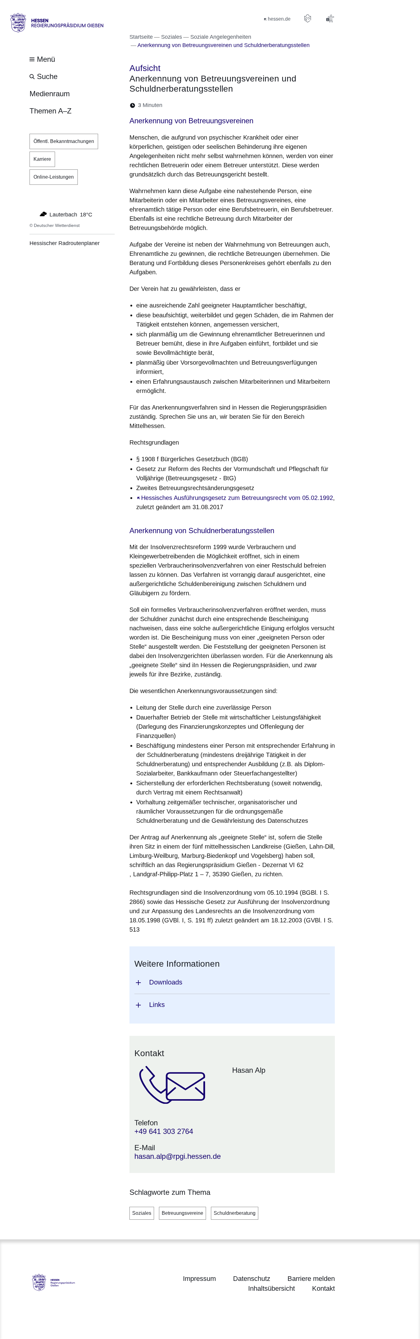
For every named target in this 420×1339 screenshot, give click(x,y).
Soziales (141, 1213)
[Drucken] (220, 105)
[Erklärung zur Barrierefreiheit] (330, 18)
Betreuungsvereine (182, 1213)
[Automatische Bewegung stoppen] (33, 214)
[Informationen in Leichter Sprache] (308, 18)
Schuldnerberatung (235, 1213)
